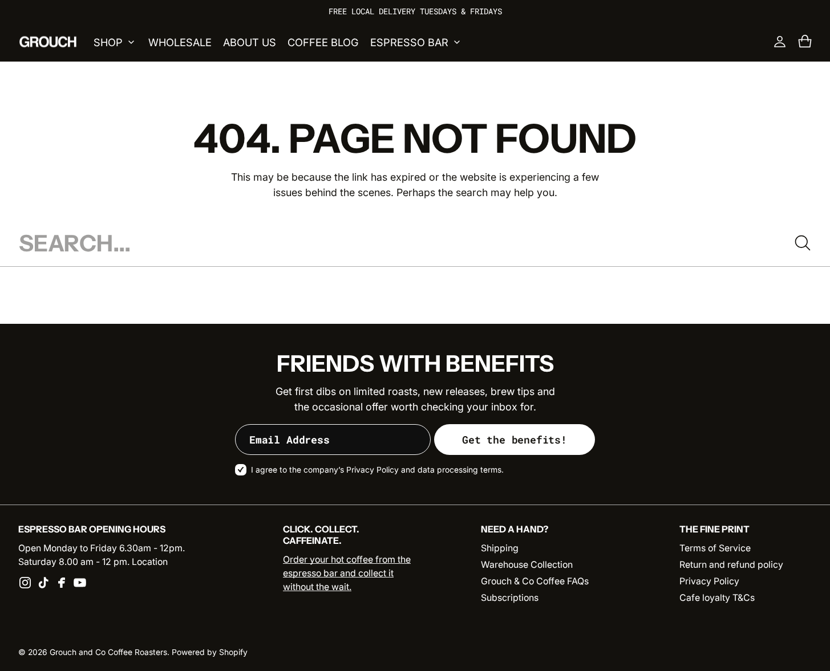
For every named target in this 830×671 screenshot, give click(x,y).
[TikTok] (43, 582)
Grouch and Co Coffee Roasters (108, 652)
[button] (805, 41)
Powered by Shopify (210, 652)
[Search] (802, 243)
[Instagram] (25, 582)
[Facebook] (61, 582)
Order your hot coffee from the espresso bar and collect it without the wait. (347, 573)
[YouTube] (80, 582)
